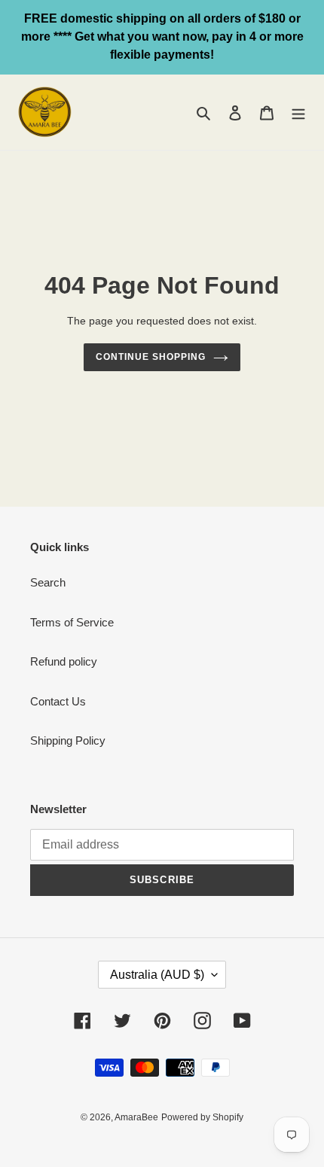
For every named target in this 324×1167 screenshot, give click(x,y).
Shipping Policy (67, 740)
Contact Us (58, 701)
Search (48, 582)
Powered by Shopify (202, 1117)
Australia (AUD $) (157, 974)
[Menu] (298, 112)
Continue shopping (151, 357)
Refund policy (63, 661)
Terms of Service (72, 622)
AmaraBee (136, 1117)
